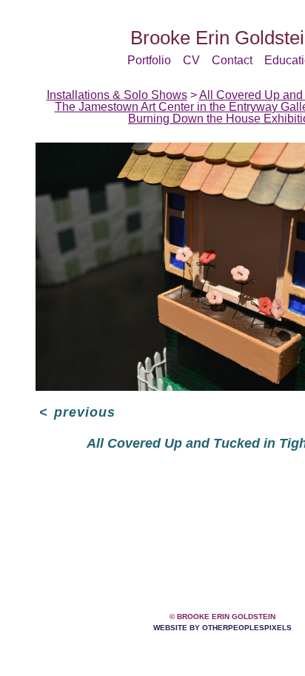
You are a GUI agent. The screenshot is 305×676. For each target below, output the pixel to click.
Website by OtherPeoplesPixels (222, 628)
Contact (232, 60)
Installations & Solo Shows (117, 95)
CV (191, 60)
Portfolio (149, 60)
